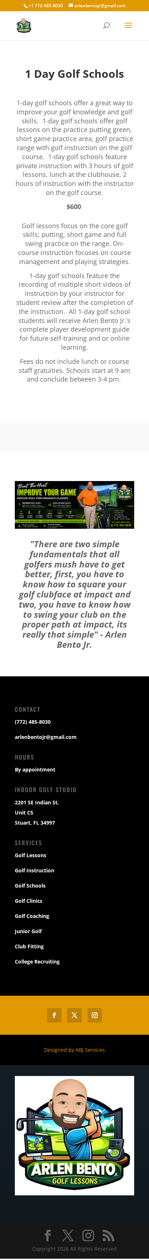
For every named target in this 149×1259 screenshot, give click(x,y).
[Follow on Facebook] (54, 1015)
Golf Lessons (30, 855)
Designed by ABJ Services (74, 1049)
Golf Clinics (28, 900)
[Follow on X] (74, 1015)
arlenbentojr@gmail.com (46, 736)
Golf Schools (30, 885)
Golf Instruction (34, 870)
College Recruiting (37, 961)
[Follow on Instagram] (95, 1015)
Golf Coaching (32, 916)
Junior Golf (28, 931)
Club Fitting (29, 946)
